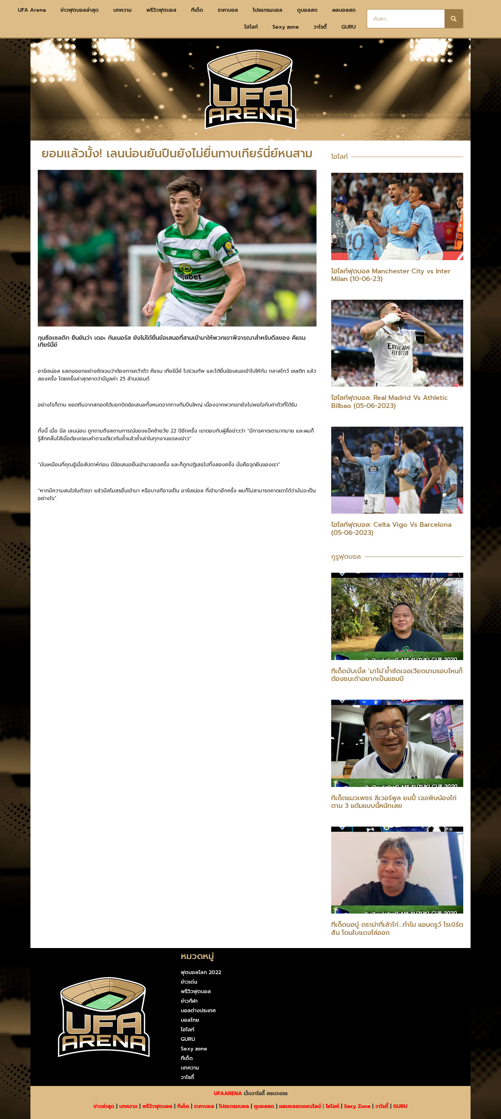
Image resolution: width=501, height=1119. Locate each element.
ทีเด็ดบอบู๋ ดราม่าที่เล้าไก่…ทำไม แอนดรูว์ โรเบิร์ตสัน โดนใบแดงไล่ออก (397, 928)
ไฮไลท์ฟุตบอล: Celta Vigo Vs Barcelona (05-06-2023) (391, 529)
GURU (348, 27)
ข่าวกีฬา (189, 1001)
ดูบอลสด (307, 10)
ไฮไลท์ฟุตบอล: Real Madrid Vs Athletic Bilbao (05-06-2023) (389, 402)
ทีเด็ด (197, 10)
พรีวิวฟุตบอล (161, 10)
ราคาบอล (228, 10)
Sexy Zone (357, 1106)
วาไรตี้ (320, 27)
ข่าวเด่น (189, 982)
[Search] (454, 19)
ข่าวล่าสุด (104, 1106)
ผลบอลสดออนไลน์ (300, 1106)
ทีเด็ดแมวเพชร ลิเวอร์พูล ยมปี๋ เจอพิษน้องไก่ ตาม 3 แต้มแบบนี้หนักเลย (394, 802)
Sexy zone (286, 27)
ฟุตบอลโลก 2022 (201, 972)
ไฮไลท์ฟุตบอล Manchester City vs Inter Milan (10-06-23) (390, 275)
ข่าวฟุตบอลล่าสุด (80, 10)
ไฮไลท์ (251, 27)
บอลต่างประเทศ (198, 1010)
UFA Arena (32, 10)
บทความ (122, 10)
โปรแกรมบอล (267, 10)
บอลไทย (190, 1020)
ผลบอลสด (344, 10)
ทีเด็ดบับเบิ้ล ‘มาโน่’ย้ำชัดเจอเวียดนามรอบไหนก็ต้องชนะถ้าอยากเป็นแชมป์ (397, 675)
